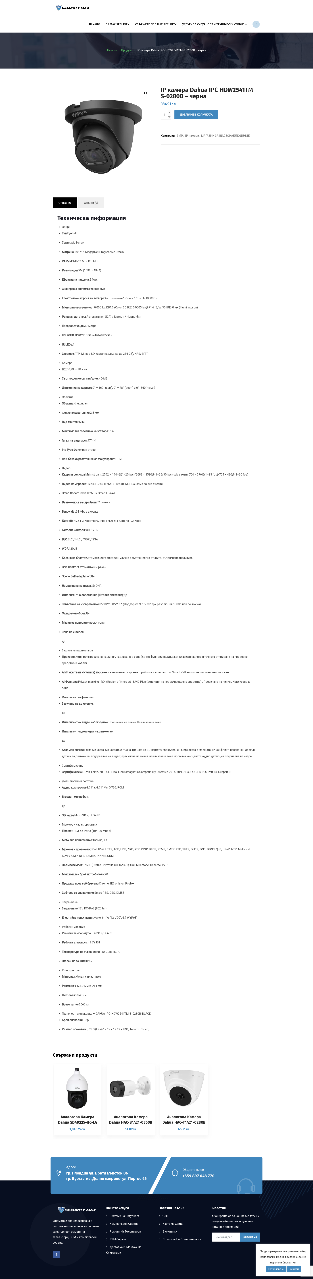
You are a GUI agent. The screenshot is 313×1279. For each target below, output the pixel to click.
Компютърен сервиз (124, 1223)
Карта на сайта (172, 1223)
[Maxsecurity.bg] (72, 8)
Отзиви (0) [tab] (91, 202)
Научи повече (275, 1269)
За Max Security (117, 24)
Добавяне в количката (196, 114)
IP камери (192, 135)
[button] (146, 93)
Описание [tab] (65, 202)
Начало (94, 24)
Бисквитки (169, 1231)
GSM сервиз (118, 1239)
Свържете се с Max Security (155, 24)
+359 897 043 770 (198, 1175)
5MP (180, 135)
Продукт (126, 50)
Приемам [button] (294, 1269)
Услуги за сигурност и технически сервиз (213, 24)
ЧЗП (165, 1216)
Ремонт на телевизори (125, 1231)
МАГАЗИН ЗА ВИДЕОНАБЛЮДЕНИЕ (225, 135)
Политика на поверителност (181, 1239)
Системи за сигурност (124, 1216)
